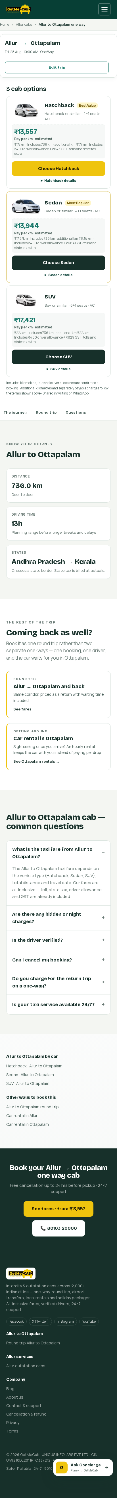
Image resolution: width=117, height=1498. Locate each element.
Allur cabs (24, 24)
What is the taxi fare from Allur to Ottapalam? (52, 853)
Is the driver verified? (37, 940)
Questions (76, 412)
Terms (12, 1431)
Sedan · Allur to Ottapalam (30, 1074)
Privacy (12, 1422)
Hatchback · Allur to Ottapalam (34, 1066)
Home (4, 24)
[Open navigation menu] (104, 9)
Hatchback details (60, 180)
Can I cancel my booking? (42, 960)
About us (14, 1397)
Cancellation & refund (26, 1414)
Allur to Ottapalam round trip (32, 1106)
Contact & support (23, 1405)
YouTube (89, 1321)
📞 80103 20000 (58, 1228)
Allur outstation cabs (25, 1365)
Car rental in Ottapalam (27, 1124)
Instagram (65, 1321)
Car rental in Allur (21, 1115)
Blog (10, 1388)
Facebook (16, 1321)
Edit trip (57, 67)
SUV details (60, 369)
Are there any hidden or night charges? (46, 917)
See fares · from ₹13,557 (58, 1208)
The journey (15, 412)
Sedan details (60, 274)
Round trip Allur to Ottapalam (33, 1343)
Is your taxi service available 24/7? (53, 1005)
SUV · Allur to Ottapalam (27, 1083)
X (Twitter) (40, 1321)
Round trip (46, 412)
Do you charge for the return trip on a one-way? (51, 982)
